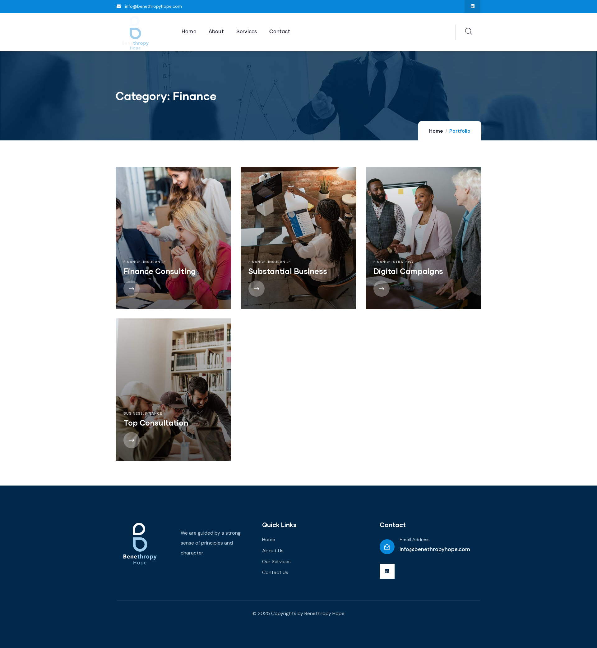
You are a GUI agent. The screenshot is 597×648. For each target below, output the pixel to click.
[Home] (135, 32)
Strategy (403, 261)
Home (436, 131)
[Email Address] (387, 546)
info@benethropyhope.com (435, 549)
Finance (132, 261)
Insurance (154, 261)
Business (133, 413)
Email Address (414, 540)
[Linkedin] (472, 6)
